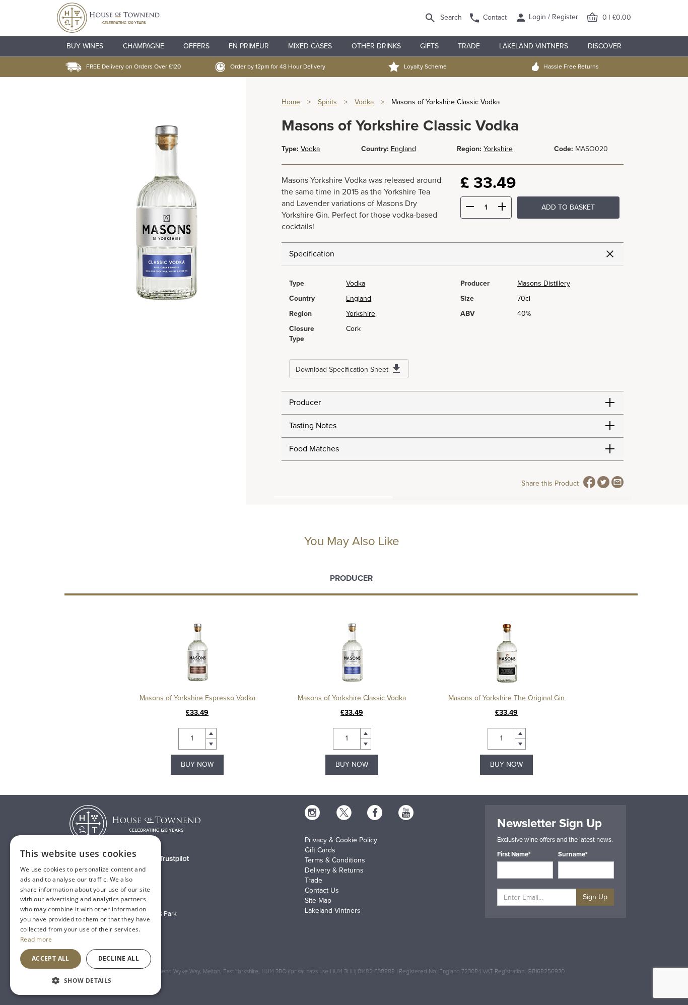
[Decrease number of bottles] (470, 208)
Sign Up (595, 897)
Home (291, 102)
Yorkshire (498, 149)
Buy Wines (84, 46)
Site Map (318, 900)
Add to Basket (568, 207)
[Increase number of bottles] (502, 208)
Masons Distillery (543, 283)
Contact (495, 17)
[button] (85, 980)
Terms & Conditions (335, 860)
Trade (469, 46)
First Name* (514, 854)
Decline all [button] (118, 958)
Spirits (327, 102)
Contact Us (322, 890)
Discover (605, 46)
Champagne (143, 46)
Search (451, 17)
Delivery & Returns (334, 870)
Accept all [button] (51, 958)
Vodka (364, 102)
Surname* (573, 854)
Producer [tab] (351, 578)
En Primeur (249, 46)
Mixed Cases (310, 46)
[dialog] (85, 915)
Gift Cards (320, 850)
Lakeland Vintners (533, 46)
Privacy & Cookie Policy (341, 840)
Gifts (429, 46)
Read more (36, 939)
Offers (196, 46)
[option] (197, 698)
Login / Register (552, 17)
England (403, 149)
